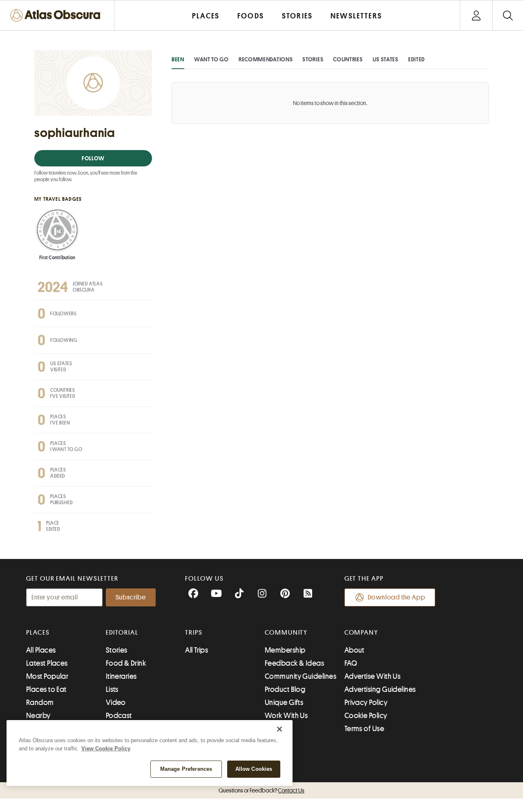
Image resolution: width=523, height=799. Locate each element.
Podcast (119, 715)
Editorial (122, 632)
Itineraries (121, 676)
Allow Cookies (254, 769)
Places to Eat (46, 689)
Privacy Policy (365, 702)
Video (116, 702)
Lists (112, 689)
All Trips (196, 650)
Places (38, 632)
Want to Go (211, 59)
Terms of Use (364, 728)
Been (178, 59)
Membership (285, 650)
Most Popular (47, 676)
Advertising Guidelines (380, 689)
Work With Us (286, 715)
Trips (194, 632)
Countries (347, 59)
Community (286, 632)
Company (361, 632)
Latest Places (47, 663)
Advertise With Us (372, 676)
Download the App (396, 597)
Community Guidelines (300, 676)
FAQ (350, 663)
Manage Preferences (186, 769)
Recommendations (266, 59)
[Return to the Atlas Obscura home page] (57, 15)
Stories (312, 59)
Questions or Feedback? (261, 790)
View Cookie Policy (105, 748)
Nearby (38, 715)
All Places (41, 650)
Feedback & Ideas (294, 663)
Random (40, 702)
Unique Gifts (284, 702)
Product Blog (285, 689)
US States (385, 59)
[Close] (279, 729)
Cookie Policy (365, 715)
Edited (416, 59)
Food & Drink (126, 663)
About (354, 650)
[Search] (507, 15)
